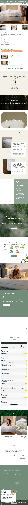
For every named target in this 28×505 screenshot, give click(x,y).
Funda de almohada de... (23, 436)
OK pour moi (13, 501)
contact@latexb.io (22, 458)
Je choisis (8, 501)
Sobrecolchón (17, 482)
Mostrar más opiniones (14, 404)
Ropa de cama (17, 483)
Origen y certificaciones (18, 471)
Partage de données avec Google (5, 498)
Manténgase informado (4, 489)
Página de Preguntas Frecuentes (17, 451)
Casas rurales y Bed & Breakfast (4, 480)
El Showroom (17, 472)
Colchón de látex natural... (8, 436)
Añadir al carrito (12, 51)
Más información (14, 228)
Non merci (3, 501)
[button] (1, 504)
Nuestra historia (17, 470)
